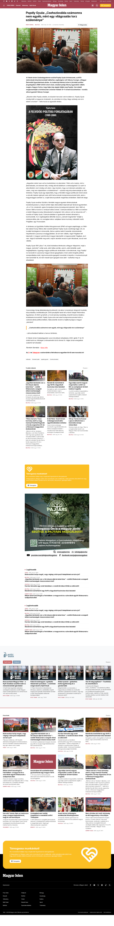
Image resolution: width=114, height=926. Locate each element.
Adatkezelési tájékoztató (96, 912)
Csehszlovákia (54, 359)
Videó (39, 1)
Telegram (36, 352)
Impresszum (6, 885)
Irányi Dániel (30, 24)
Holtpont (23, 892)
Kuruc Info (44, 347)
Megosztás (83, 25)
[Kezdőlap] (57, 5)
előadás (28, 359)
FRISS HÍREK (10, 5)
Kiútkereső (94, 1)
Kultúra (66, 1)
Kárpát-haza (24, 902)
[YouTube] (7, 1)
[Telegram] (12, 1)
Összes (85, 368)
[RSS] (17, 1)
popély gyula (44, 359)
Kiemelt (18, 5)
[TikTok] (15, 1)
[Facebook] (4, 1)
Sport (71, 1)
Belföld (29, 1)
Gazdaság (60, 1)
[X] (9, 1)
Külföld (34, 1)
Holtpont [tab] (16, 662)
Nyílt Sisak (33, 5)
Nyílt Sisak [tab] (7, 662)
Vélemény (23, 1)
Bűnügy (55, 1)
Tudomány (76, 1)
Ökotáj (82, 1)
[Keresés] (96, 5)
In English (87, 1)
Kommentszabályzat (83, 912)
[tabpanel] (57, 684)
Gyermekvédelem (46, 1)
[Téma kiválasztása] (92, 5)
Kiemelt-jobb (35, 359)
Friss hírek (6, 892)
